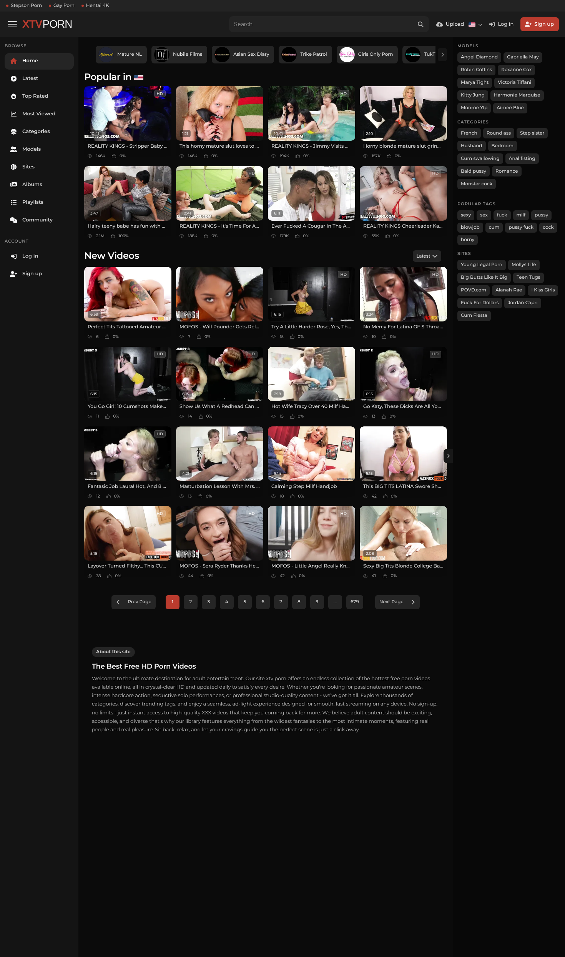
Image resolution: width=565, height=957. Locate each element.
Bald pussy (473, 171)
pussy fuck (520, 227)
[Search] (421, 24)
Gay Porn (64, 5)
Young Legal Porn (481, 265)
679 (355, 602)
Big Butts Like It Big (484, 277)
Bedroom (502, 146)
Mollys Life (524, 265)
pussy (541, 215)
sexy (466, 215)
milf (521, 215)
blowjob (470, 227)
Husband (471, 146)
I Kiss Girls (543, 290)
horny (467, 240)
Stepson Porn (26, 5)
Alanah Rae (508, 290)
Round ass (499, 133)
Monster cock (476, 184)
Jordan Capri (522, 303)
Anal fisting (522, 158)
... (335, 602)
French (469, 133)
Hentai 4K (97, 5)
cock (548, 227)
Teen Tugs (528, 277)
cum (494, 227)
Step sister (532, 133)
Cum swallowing (480, 158)
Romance (506, 171)
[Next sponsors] (442, 54)
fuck (502, 215)
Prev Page (139, 602)
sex (484, 215)
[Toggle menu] (12, 24)
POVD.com (473, 290)
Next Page (391, 602)
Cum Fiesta (474, 315)
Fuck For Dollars (480, 303)
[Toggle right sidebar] (448, 456)
